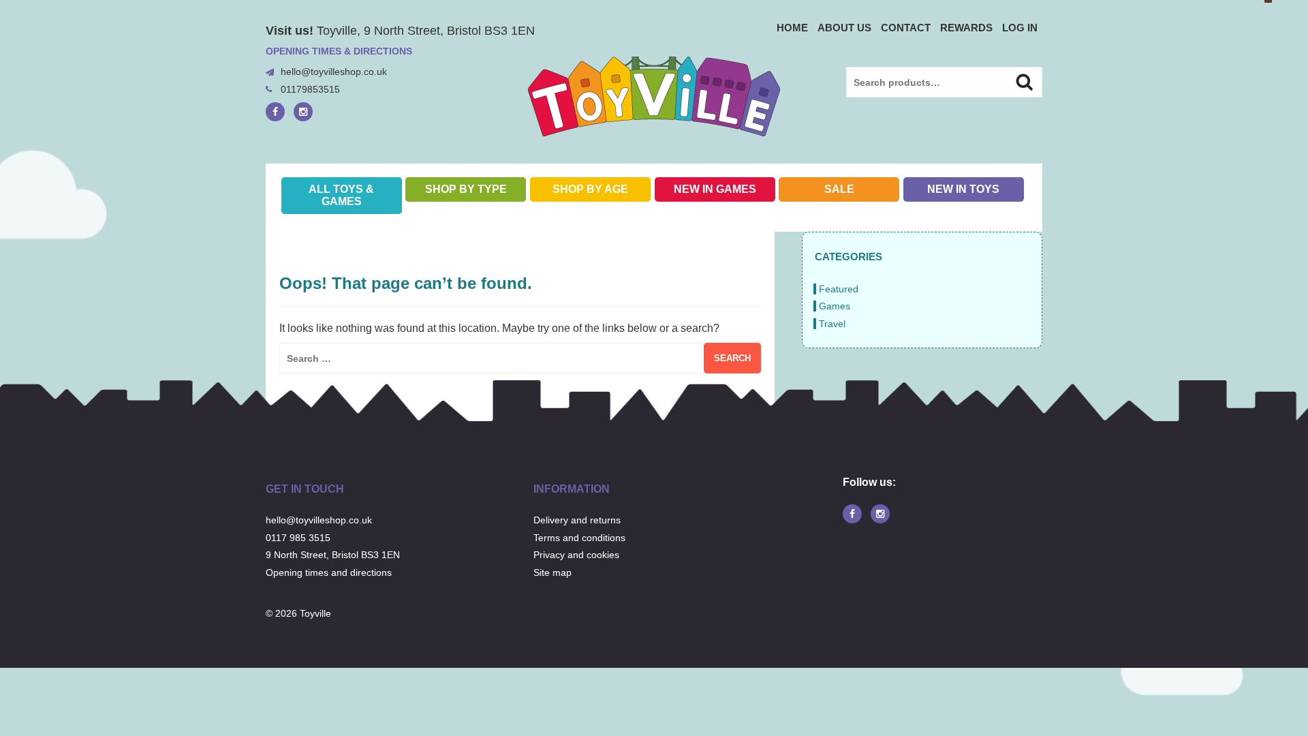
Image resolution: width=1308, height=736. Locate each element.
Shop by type (466, 189)
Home (792, 27)
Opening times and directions (329, 572)
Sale (839, 189)
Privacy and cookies (576, 554)
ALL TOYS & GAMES (341, 195)
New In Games (715, 189)
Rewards (966, 27)
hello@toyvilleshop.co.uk (334, 71)
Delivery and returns (577, 520)
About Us (844, 27)
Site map (552, 572)
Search (1013, 80)
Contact (906, 27)
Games (834, 306)
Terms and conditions (579, 537)
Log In (1020, 27)
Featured (838, 288)
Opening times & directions (339, 51)
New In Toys (963, 189)
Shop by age (590, 189)
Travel (832, 323)
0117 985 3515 (298, 537)
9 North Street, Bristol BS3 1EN (333, 554)
